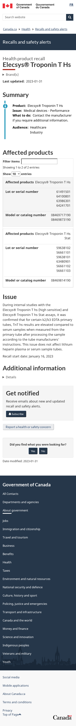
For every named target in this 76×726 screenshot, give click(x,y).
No (43, 451)
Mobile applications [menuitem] (16, 686)
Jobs (5, 521)
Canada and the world (17, 620)
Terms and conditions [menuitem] (17, 702)
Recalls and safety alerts (51, 29)
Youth (7, 662)
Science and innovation (18, 637)
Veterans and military (17, 654)
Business (8, 546)
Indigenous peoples (16, 645)
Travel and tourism (15, 537)
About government (15, 510)
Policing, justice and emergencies (25, 604)
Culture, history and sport (20, 595)
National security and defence (23, 587)
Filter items (11, 161)
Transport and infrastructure (22, 612)
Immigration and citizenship (21, 529)
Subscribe (17, 414)
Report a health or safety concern (28, 427)
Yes (33, 451)
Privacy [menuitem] (7, 710)
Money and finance (15, 629)
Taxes (6, 571)
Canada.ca (10, 29)
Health (26, 29)
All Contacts (10, 494)
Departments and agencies (21, 502)
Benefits (8, 554)
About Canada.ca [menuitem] (14, 694)
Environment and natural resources (26, 579)
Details (11, 377)
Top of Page (11, 714)
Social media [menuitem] (11, 677)
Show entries (17, 174)
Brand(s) (12, 74)
